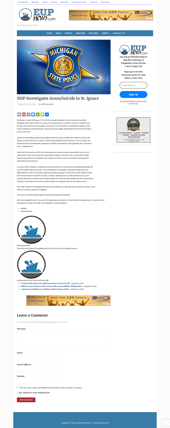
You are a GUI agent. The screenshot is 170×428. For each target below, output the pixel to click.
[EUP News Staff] (31, 229)
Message (21, 329)
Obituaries (35, 2)
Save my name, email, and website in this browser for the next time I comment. (51, 388)
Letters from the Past (79, 2)
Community (105, 2)
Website (21, 376)
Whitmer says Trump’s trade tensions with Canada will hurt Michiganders (51, 286)
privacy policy (142, 101)
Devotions (93, 2)
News (58, 33)
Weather (80, 33)
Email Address (24, 364)
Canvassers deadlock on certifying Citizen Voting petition (45, 289)
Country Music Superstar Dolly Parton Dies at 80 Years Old (45, 283)
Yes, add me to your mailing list (33, 392)
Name (20, 353)
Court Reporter (22, 2)
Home (49, 33)
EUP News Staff (47, 104)
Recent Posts (26, 211)
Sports (68, 33)
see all (45, 280)
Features (93, 33)
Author (24, 208)
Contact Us (119, 33)
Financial (54, 2)
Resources (64, 2)
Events (105, 33)
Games (44, 2)
